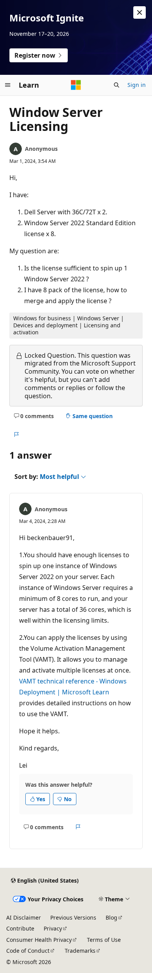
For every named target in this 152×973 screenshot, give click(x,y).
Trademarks (80, 950)
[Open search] (116, 85)
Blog (111, 917)
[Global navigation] (8, 85)
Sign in (136, 84)
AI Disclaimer (23, 917)
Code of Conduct (27, 950)
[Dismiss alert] (139, 12)
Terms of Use (104, 939)
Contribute (20, 928)
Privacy (53, 928)
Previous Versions (73, 917)
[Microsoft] (76, 85)
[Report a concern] (16, 434)
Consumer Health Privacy (39, 939)
